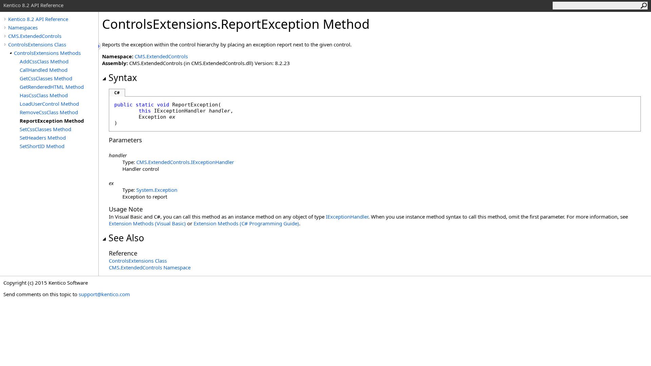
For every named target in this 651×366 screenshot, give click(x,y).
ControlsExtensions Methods (47, 52)
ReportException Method (52, 120)
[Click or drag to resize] (100, 46)
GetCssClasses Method (46, 78)
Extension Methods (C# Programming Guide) (246, 223)
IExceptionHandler (347, 216)
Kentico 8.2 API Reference (38, 19)
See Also (126, 238)
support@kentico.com (104, 294)
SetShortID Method (42, 146)
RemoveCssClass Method (49, 112)
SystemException (156, 189)
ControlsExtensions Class (37, 44)
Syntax (122, 78)
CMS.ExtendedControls (34, 36)
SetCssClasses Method (45, 129)
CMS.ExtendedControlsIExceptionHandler (185, 162)
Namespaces (23, 27)
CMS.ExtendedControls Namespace (150, 267)
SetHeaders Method (43, 137)
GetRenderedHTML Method (52, 86)
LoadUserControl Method (49, 103)
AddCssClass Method (44, 61)
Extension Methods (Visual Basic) (147, 223)
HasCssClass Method (44, 95)
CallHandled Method (43, 69)
